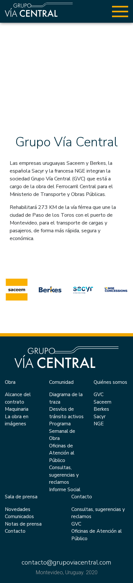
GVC (99, 394)
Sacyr (100, 416)
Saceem (102, 402)
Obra (10, 382)
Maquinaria (16, 409)
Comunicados (19, 516)
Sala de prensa (21, 496)
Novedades (17, 509)
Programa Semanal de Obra (62, 431)
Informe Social (64, 489)
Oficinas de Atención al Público (61, 453)
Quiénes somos (110, 382)
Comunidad (61, 382)
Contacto (15, 531)
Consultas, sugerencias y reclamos (64, 474)
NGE (99, 423)
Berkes (101, 409)
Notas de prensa (23, 524)
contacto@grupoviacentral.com (66, 562)
